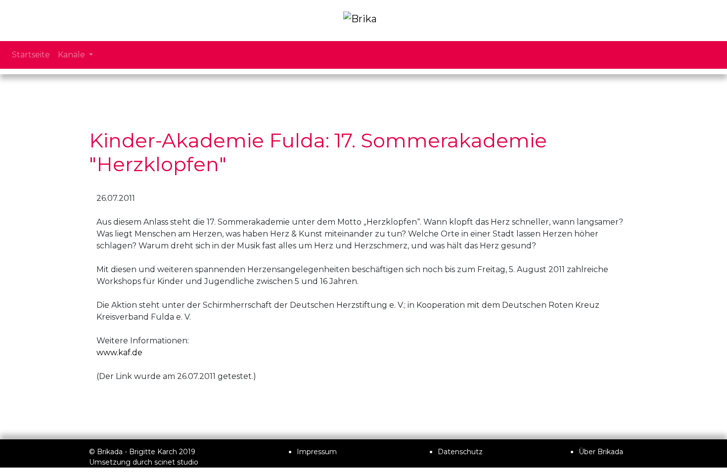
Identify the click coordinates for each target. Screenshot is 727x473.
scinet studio (176, 462)
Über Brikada (601, 451)
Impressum (317, 451)
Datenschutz (460, 451)
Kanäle (72, 54)
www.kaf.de (119, 352)
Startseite (31, 54)
